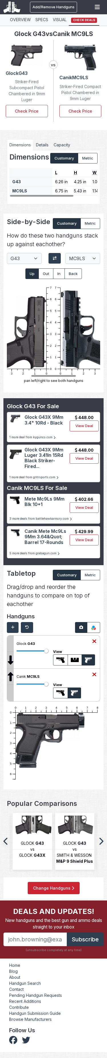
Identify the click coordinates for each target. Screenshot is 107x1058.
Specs (41, 19)
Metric (87, 158)
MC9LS (19, 190)
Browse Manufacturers (30, 1019)
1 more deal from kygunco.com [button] (31, 437)
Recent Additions (25, 1001)
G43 (16, 181)
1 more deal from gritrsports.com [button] (32, 477)
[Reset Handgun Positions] (27, 627)
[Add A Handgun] (13, 627)
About (14, 977)
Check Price (27, 111)
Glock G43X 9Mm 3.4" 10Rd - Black (44, 419)
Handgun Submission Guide (35, 1013)
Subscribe (85, 939)
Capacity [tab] (62, 144)
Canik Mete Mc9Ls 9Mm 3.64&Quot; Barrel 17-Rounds (45, 536)
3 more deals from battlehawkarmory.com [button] (39, 519)
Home (14, 965)
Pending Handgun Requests (35, 995)
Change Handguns (52, 888)
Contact (16, 989)
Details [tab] (42, 144)
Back (73, 273)
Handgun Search (25, 983)
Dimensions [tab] (20, 144)
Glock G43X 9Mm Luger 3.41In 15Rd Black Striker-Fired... (44, 458)
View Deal (84, 425)
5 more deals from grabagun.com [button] (33, 553)
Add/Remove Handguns (53, 7)
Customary (64, 158)
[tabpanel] (53, 175)
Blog (13, 971)
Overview (20, 19)
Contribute (19, 1007)
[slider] (46, 651)
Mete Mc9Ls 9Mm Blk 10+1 (44, 501)
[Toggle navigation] (97, 7)
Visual (59, 19)
